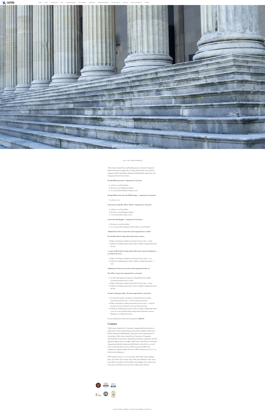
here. (148, 365)
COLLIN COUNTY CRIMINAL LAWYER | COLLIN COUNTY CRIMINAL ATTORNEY (9, 2)
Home (124, 160)
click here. (141, 319)
